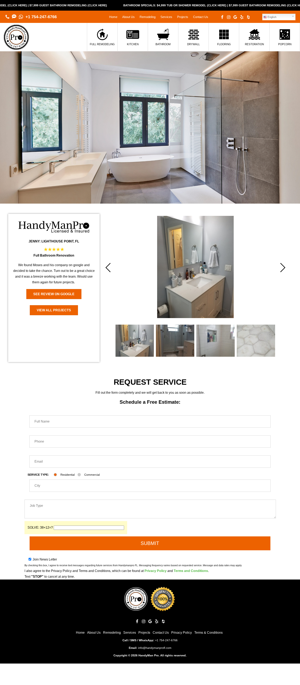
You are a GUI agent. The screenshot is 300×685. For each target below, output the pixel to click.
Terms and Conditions (191, 571)
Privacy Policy (155, 571)
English (271, 17)
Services (166, 17)
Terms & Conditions (208, 632)
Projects (182, 17)
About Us (128, 17)
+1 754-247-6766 (41, 17)
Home (113, 17)
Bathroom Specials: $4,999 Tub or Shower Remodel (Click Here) (127, 5)
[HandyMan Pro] (16, 48)
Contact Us (200, 17)
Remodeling (148, 17)
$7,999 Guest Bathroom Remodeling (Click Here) (220, 5)
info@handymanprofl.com (154, 647)
